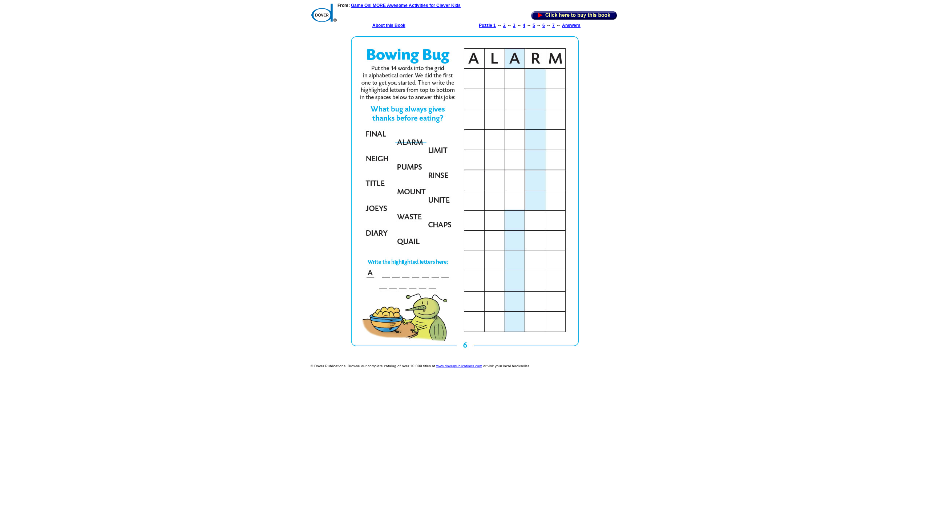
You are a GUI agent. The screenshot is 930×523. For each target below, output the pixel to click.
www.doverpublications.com (459, 366)
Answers (571, 25)
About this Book (388, 25)
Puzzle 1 (487, 25)
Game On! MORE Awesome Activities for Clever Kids (406, 5)
